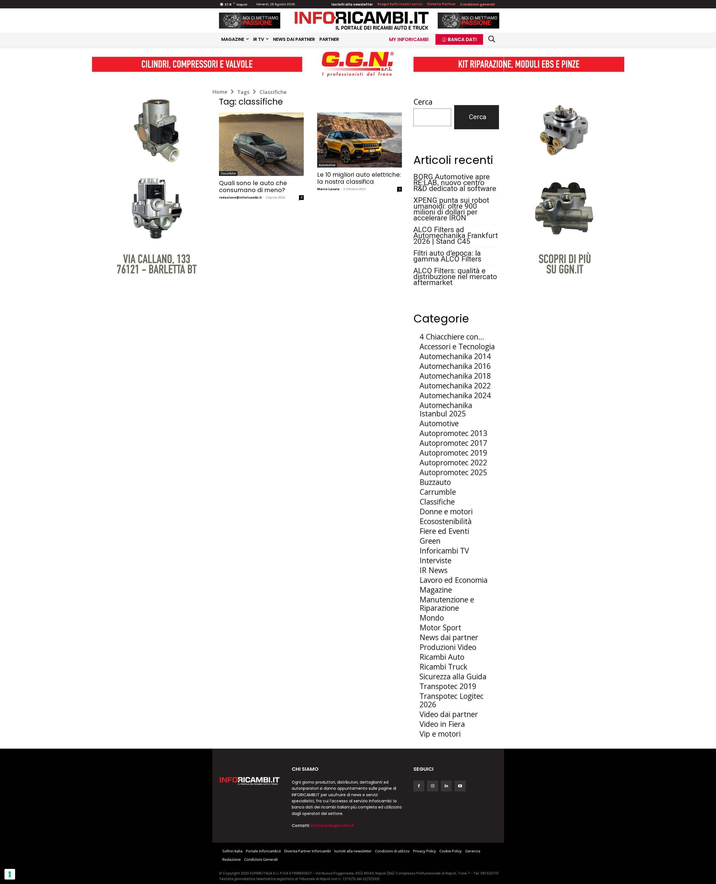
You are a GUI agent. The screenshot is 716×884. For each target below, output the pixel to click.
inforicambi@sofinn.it (332, 825)
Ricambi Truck (443, 667)
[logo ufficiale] (250, 780)
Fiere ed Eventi (444, 531)
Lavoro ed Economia (453, 580)
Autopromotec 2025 (453, 472)
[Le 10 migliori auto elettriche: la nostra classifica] (359, 140)
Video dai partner (449, 714)
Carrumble (438, 492)
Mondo (432, 618)
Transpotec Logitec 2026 (452, 700)
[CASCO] (250, 21)
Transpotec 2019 (448, 686)
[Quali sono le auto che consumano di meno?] (261, 144)
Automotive (327, 165)
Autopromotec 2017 (453, 443)
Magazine (436, 590)
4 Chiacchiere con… (452, 337)
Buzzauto (435, 482)
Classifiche (228, 173)
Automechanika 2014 (455, 356)
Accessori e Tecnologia (457, 346)
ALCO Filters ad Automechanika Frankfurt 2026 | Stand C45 (455, 235)
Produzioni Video (448, 647)
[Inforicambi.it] (362, 20)
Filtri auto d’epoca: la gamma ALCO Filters (447, 256)
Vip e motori (440, 734)
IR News (433, 570)
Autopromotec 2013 (453, 433)
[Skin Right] (564, 175)
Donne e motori (446, 511)
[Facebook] (418, 786)
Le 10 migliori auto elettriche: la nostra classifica (359, 178)
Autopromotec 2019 (453, 453)
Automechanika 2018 (455, 376)
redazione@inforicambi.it (240, 197)
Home (219, 91)
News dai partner (449, 637)
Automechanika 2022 (455, 386)
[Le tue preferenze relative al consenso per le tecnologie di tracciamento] (9, 874)
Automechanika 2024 (455, 395)
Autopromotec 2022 (453, 463)
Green (430, 541)
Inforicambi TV (444, 551)
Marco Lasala (328, 189)
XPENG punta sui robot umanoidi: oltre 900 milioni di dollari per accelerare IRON (451, 209)
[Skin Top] (358, 64)
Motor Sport (440, 628)
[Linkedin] (446, 786)
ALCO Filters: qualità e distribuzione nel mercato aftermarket (455, 276)
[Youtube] (459, 786)
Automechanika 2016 (455, 366)
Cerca (422, 102)
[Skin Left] (152, 175)
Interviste (435, 560)
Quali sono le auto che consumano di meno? (253, 186)
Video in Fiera (442, 724)
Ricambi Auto (442, 657)
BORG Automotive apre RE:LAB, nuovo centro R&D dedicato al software (454, 182)
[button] (491, 38)
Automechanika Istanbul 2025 (446, 409)
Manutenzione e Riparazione (447, 604)
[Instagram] (432, 786)
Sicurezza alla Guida (453, 676)
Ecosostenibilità (446, 521)
